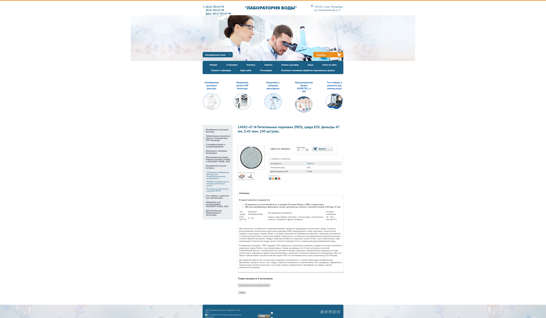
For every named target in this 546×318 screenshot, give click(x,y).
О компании (231, 64)
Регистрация (266, 70)
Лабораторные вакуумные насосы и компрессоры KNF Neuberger (218, 138)
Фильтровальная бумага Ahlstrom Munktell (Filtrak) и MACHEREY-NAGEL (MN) (218, 159)
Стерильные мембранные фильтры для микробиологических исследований (217, 175)
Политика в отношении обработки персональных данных (308, 70)
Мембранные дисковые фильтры (217, 130)
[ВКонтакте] (270, 178)
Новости (268, 64)
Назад (242, 292)
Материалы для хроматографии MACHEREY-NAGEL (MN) (217, 204)
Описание (244, 193)
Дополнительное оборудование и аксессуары (214, 212)
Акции (310, 64)
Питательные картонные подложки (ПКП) (254, 285)
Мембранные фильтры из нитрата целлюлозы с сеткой (217, 183)
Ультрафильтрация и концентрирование (215, 145)
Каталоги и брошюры (221, 70)
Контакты (251, 64)
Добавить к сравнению (281, 159)
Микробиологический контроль (216, 166)
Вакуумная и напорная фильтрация (216, 151)
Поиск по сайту (329, 64)
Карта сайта (245, 70)
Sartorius (310, 164)
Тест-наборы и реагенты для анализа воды (217, 196)
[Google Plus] (279, 178)
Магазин (213, 64)
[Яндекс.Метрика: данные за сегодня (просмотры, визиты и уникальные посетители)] (279, 313)
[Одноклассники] (273, 178)
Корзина (321, 54)
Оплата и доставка (290, 64)
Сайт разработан (235, 315)
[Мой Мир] (276, 178)
